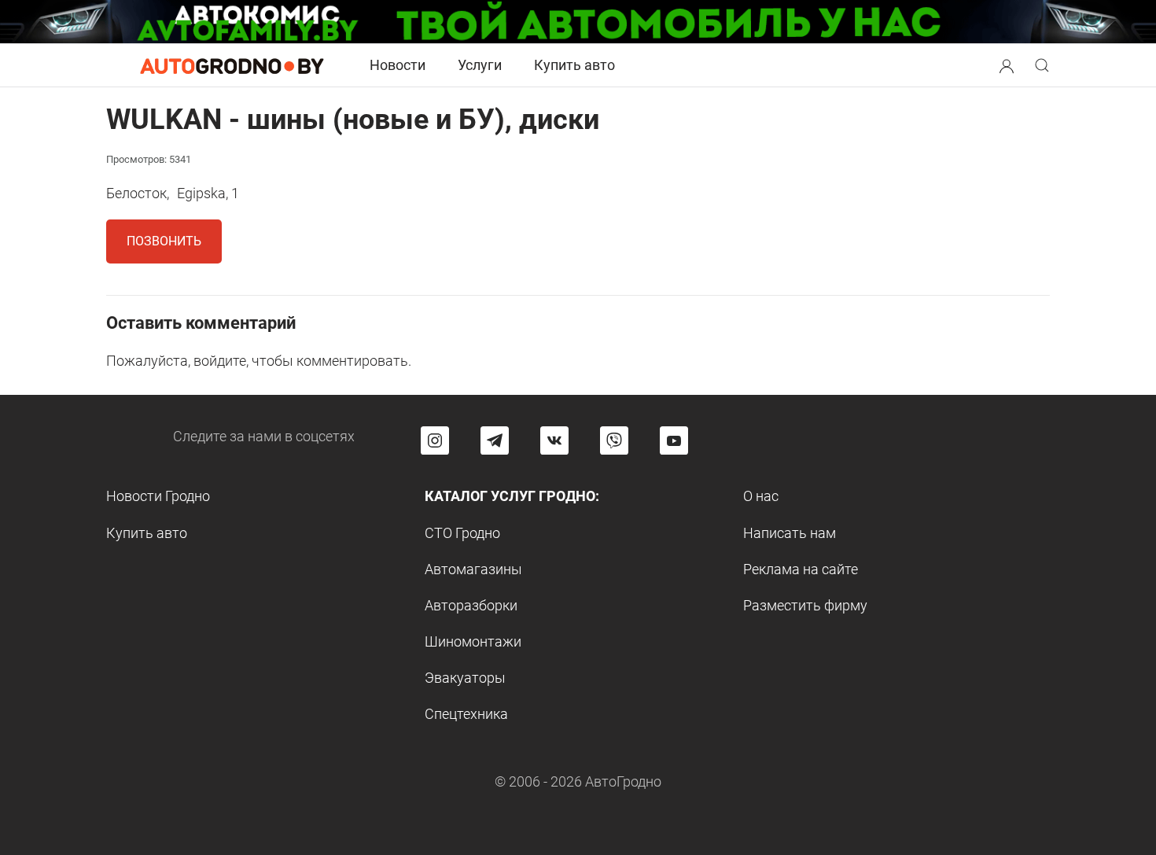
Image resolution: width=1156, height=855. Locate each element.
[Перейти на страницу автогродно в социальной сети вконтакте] (554, 440)
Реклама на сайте (800, 569)
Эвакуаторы (465, 677)
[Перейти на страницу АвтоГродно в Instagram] (435, 440)
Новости (397, 65)
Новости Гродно (158, 496)
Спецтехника (466, 714)
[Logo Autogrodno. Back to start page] (232, 65)
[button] (1006, 64)
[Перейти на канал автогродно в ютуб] (674, 440)
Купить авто (574, 65)
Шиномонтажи (473, 641)
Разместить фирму (805, 605)
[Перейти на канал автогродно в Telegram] (494, 440)
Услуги (480, 65)
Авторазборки (471, 605)
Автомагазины (473, 569)
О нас (761, 496)
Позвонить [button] (164, 241)
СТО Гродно (462, 533)
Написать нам (789, 533)
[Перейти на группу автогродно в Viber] (614, 440)
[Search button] (1006, 65)
